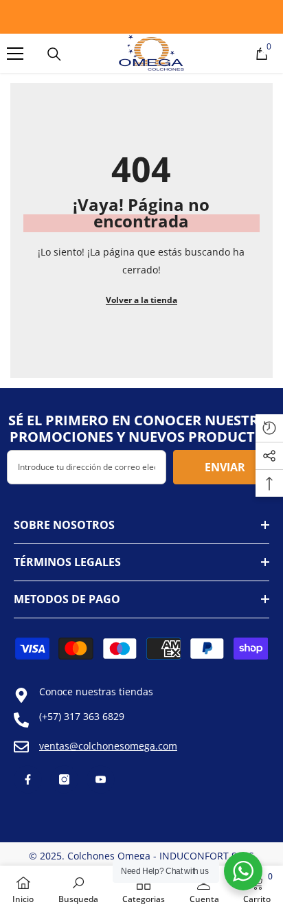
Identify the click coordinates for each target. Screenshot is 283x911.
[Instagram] (64, 779)
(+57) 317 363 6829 (81, 716)
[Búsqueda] (54, 54)
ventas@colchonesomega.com (108, 745)
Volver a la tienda (141, 300)
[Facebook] (28, 779)
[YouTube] (101, 779)
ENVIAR (225, 467)
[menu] (15, 53)
